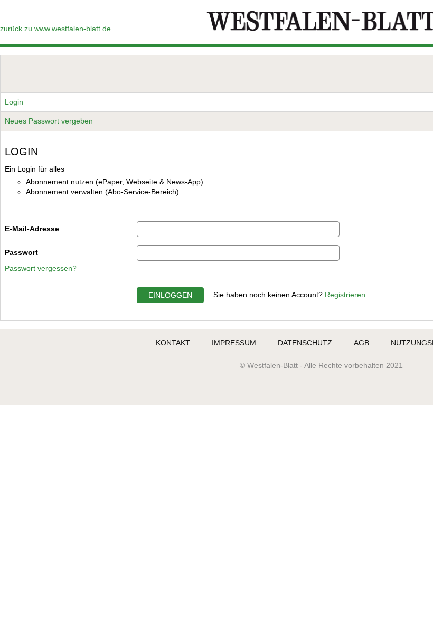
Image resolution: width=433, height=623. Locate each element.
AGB (361, 342)
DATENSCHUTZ (305, 342)
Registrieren (345, 294)
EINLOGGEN (170, 295)
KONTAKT (173, 342)
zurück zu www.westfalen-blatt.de (55, 28)
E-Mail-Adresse (32, 228)
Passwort (21, 252)
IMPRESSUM (234, 342)
